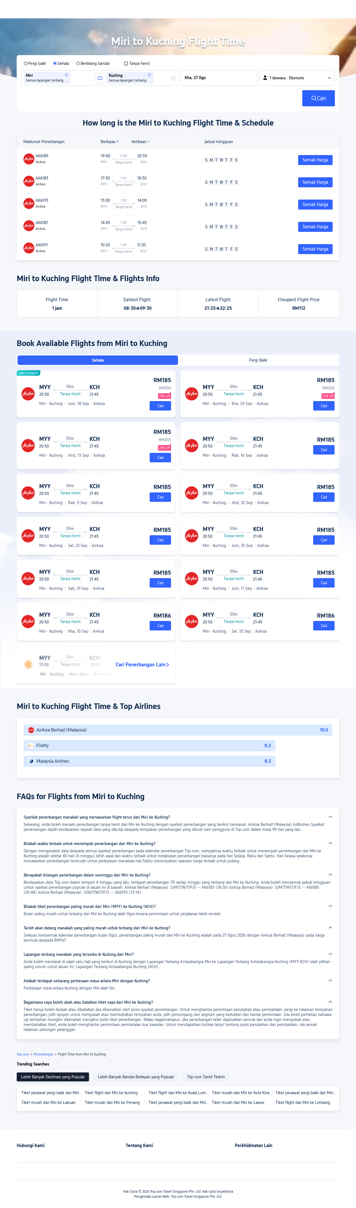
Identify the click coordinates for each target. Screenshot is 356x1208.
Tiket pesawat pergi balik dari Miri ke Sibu (52, 1093)
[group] (60, 78)
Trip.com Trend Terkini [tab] (206, 1077)
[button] (66, 75)
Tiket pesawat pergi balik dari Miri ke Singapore (307, 1093)
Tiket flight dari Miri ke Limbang (303, 1102)
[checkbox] (136, 63)
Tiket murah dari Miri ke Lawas (238, 1102)
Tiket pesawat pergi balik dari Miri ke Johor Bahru (180, 1102)
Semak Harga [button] (315, 160)
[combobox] (73, 78)
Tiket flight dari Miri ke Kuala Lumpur (180, 1093)
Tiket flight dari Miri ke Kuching (111, 1093)
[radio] (34, 63)
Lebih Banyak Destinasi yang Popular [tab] (53, 1077)
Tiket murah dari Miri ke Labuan (48, 1102)
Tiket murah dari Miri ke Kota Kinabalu (243, 1093)
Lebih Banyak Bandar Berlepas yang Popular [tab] (136, 1077)
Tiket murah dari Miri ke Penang (112, 1102)
